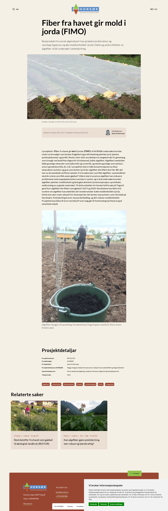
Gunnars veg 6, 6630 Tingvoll (34, 495)
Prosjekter (80, 506)
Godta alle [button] (93, 504)
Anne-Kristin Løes (73, 364)
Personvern (27, 504)
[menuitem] (151, 9)
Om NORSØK (59, 506)
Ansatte (70, 506)
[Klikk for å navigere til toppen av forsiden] (35, 488)
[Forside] (85, 9)
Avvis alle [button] (103, 504)
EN (156, 9)
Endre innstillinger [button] (116, 504)
